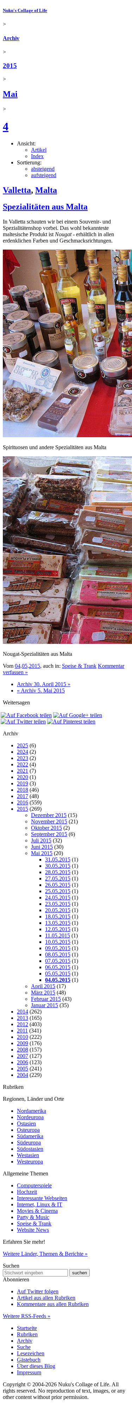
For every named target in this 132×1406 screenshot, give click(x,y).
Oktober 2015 (46, 828)
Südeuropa (29, 1142)
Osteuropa (28, 1130)
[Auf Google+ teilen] (77, 715)
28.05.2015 (57, 872)
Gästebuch (28, 1360)
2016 (22, 802)
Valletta (17, 190)
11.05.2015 (57, 936)
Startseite (27, 1328)
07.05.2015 (57, 961)
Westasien (28, 1155)
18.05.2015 (57, 916)
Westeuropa (30, 1162)
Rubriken (27, 1334)
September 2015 (49, 834)
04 (17, 666)
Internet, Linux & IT (39, 1204)
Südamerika (30, 1136)
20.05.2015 (57, 910)
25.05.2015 (57, 891)
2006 (22, 1062)
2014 (22, 1012)
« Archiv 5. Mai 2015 (41, 690)
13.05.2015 (57, 923)
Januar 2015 (44, 1005)
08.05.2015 (57, 955)
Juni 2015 (42, 847)
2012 (22, 1024)
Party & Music (33, 1217)
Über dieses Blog (36, 1366)
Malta (46, 190)
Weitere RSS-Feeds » (26, 1316)
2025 (22, 745)
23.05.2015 (57, 904)
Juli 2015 (41, 840)
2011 (22, 1031)
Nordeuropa (30, 1117)
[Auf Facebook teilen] (26, 715)
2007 (22, 1056)
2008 (22, 1050)
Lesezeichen (30, 1353)
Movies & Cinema (37, 1211)
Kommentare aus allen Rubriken (53, 1304)
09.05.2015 (57, 948)
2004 (22, 1075)
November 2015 (49, 821)
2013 (22, 1018)
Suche (24, 1347)
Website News (33, 1230)
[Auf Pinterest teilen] (71, 721)
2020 (22, 777)
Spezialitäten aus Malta (45, 206)
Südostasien (30, 1149)
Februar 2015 (46, 999)
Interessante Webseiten (42, 1198)
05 (24, 666)
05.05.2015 (57, 974)
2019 (22, 783)
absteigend (43, 169)
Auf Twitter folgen (37, 1291)
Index (37, 156)
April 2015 (43, 986)
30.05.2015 (57, 866)
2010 (22, 1037)
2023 (22, 758)
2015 (10, 65)
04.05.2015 (57, 980)
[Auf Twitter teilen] (23, 721)
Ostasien (26, 1123)
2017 (22, 796)
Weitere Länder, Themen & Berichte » (45, 1254)
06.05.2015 (57, 967)
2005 (22, 1069)
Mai (10, 94)
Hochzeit (27, 1192)
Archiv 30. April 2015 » (43, 684)
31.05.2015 (57, 859)
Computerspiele (34, 1185)
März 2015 (43, 993)
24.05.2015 (57, 897)
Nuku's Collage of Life (25, 10)
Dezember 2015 (49, 815)
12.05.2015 (57, 929)
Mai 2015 (41, 853)
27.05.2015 (57, 878)
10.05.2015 (57, 942)
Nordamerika (31, 1111)
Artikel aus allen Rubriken (46, 1298)
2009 (22, 1043)
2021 (22, 771)
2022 (22, 764)
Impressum (29, 1372)
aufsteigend (43, 175)
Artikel (38, 150)
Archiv (11, 38)
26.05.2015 (57, 885)
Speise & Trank (79, 666)
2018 (22, 790)
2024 (22, 752)
